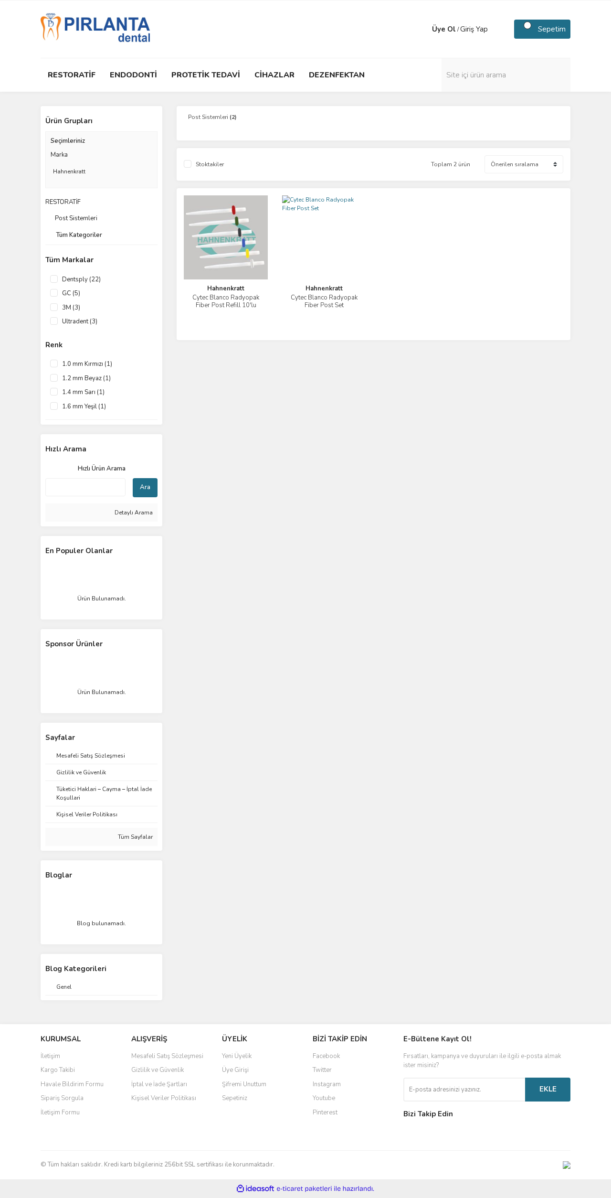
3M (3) (71, 307)
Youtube (324, 1098)
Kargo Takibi (58, 1070)
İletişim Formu (60, 1112)
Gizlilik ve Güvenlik (157, 1070)
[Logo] (95, 28)
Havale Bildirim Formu (72, 1084)
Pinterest (325, 1112)
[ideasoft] (255, 1188)
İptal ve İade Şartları (159, 1084)
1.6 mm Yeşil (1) (84, 406)
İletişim (50, 1056)
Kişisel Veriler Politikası (163, 1098)
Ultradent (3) (79, 321)
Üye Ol (444, 29)
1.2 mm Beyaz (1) (86, 378)
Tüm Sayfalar (134, 837)
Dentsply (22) (81, 279)
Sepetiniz (234, 1098)
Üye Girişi (235, 1070)
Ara (145, 487)
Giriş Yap (474, 29)
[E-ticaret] (304, 1188)
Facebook (326, 1056)
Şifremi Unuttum (244, 1084)
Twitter (322, 1070)
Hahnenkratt (225, 288)
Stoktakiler (210, 164)
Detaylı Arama (133, 512)
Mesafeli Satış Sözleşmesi (167, 1056)
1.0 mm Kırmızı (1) (87, 364)
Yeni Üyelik (237, 1056)
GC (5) (71, 293)
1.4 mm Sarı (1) (83, 392)
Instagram (327, 1084)
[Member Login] (422, 29)
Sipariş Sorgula (62, 1098)
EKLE (548, 1089)
